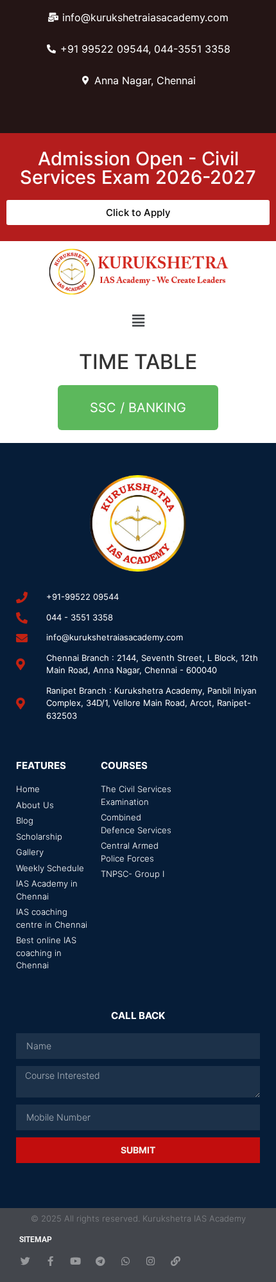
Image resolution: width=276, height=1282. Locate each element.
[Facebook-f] (50, 1261)
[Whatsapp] (125, 1261)
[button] (138, 320)
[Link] (175, 1261)
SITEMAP (35, 1239)
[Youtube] (75, 1261)
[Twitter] (25, 1261)
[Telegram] (100, 1261)
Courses (124, 765)
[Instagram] (150, 1261)
